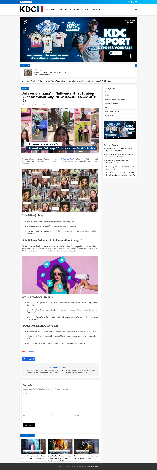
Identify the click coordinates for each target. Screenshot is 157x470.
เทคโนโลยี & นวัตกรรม (112, 111)
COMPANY (95, 9)
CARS (53, 9)
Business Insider (30, 351)
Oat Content (26, 105)
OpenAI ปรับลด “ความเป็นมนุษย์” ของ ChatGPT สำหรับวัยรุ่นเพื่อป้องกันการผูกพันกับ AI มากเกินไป (60, 458)
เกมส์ (106, 107)
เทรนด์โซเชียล (25, 88)
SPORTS (85, 9)
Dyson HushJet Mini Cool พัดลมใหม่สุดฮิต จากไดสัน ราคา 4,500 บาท (33, 458)
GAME (60, 9)
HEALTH (68, 9)
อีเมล (51, 416)
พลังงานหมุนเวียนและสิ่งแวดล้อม (115, 100)
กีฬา (106, 92)
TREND (76, 9)
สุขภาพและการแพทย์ (111, 103)
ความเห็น (27, 393)
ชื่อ (24, 416)
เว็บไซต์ (76, 416)
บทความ (107, 96)
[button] (28, 359)
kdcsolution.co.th (92, 466)
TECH (47, 9)
